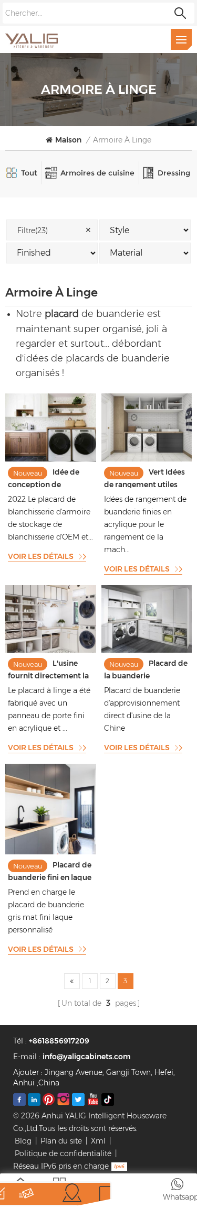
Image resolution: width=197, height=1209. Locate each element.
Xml (98, 1141)
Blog (23, 1141)
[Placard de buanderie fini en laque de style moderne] (50, 851)
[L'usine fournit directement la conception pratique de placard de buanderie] (50, 650)
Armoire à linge (122, 140)
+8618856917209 (59, 1041)
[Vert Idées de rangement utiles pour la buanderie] (146, 459)
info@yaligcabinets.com (87, 1056)
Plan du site (61, 1141)
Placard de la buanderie (146, 668)
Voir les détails (41, 556)
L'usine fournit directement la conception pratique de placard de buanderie (48, 668)
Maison (68, 140)
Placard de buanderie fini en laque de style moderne (49, 870)
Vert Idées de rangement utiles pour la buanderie (144, 477)
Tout (29, 173)
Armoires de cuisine (97, 173)
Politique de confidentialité (63, 1153)
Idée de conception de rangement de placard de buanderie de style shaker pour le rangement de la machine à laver (49, 477)
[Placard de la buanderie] (146, 650)
